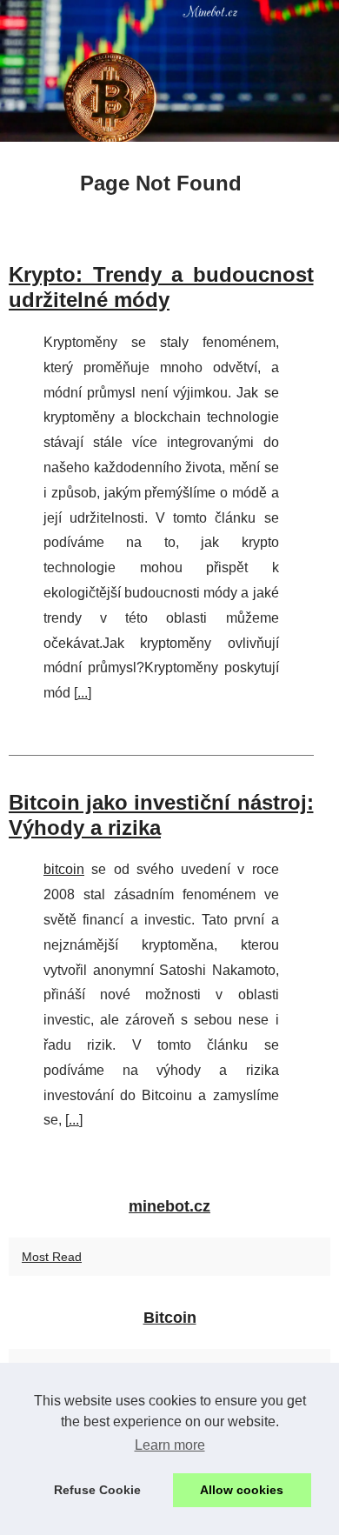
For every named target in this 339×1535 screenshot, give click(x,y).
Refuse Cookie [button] (97, 1490)
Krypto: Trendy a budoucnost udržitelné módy (161, 287)
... (82, 692)
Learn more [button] (170, 1445)
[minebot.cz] (169, 71)
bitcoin (63, 869)
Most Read (52, 1257)
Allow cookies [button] (241, 1490)
